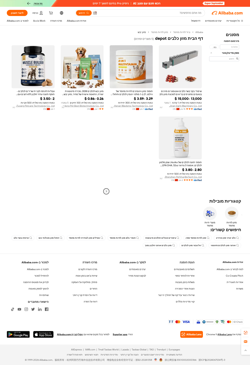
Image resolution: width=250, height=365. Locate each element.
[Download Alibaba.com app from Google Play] (18, 334)
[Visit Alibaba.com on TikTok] (13, 309)
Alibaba (199, 32)
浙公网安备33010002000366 (180, 360)
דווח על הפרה (90, 301)
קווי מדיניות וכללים (185, 301)
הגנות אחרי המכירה (185, 288)
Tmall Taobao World (108, 349)
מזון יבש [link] (142, 32)
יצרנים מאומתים (137, 269)
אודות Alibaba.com (233, 262)
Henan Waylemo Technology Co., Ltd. (133, 105)
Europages (174, 349)
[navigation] (224, 112)
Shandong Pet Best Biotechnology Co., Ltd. (82, 105)
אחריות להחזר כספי (185, 275)
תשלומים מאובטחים (184, 269)
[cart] (50, 13)
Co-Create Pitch (234, 275)
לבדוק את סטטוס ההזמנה (36, 282)
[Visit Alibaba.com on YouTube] (19, 309)
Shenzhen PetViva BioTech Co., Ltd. (183, 177)
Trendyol (161, 349)
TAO (151, 349)
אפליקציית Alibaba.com (70, 334)
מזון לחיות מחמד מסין (196, 238)
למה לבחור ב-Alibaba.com (230, 269)
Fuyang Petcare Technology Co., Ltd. (35, 105)
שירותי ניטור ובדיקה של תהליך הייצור (176, 295)
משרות (239, 288)
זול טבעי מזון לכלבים (191, 245)
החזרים (93, 288)
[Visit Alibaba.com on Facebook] (47, 309)
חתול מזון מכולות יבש (49, 238)
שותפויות (44, 295)
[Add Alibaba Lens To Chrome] (191, 334)
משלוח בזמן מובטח (185, 282)
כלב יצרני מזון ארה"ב (226, 238)
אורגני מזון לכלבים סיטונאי (223, 245)
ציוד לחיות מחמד (181, 32)
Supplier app (120, 334)
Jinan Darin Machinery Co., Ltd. (185, 105)
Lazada (125, 349)
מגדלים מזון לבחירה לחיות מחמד (84, 238)
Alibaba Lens (225, 334)
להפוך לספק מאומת (39, 288)
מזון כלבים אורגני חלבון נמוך (158, 245)
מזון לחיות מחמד (159, 32)
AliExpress (76, 349)
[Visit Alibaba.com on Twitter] (33, 309)
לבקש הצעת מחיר (137, 275)
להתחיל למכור (41, 275)
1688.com (90, 349)
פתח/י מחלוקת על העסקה (84, 282)
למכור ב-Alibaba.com (38, 269)
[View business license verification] (155, 360)
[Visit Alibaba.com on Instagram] (26, 309)
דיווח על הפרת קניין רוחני (85, 295)
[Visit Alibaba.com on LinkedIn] (40, 309)
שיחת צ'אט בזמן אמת (86, 275)
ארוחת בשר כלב (21, 238)
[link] (245, 332)
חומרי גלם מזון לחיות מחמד (123, 238)
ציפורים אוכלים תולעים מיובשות (160, 238)
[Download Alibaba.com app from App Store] (43, 334)
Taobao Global (139, 349)
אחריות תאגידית (235, 282)
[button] (95, 13)
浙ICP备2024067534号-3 (211, 360)
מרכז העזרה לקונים (87, 269)
